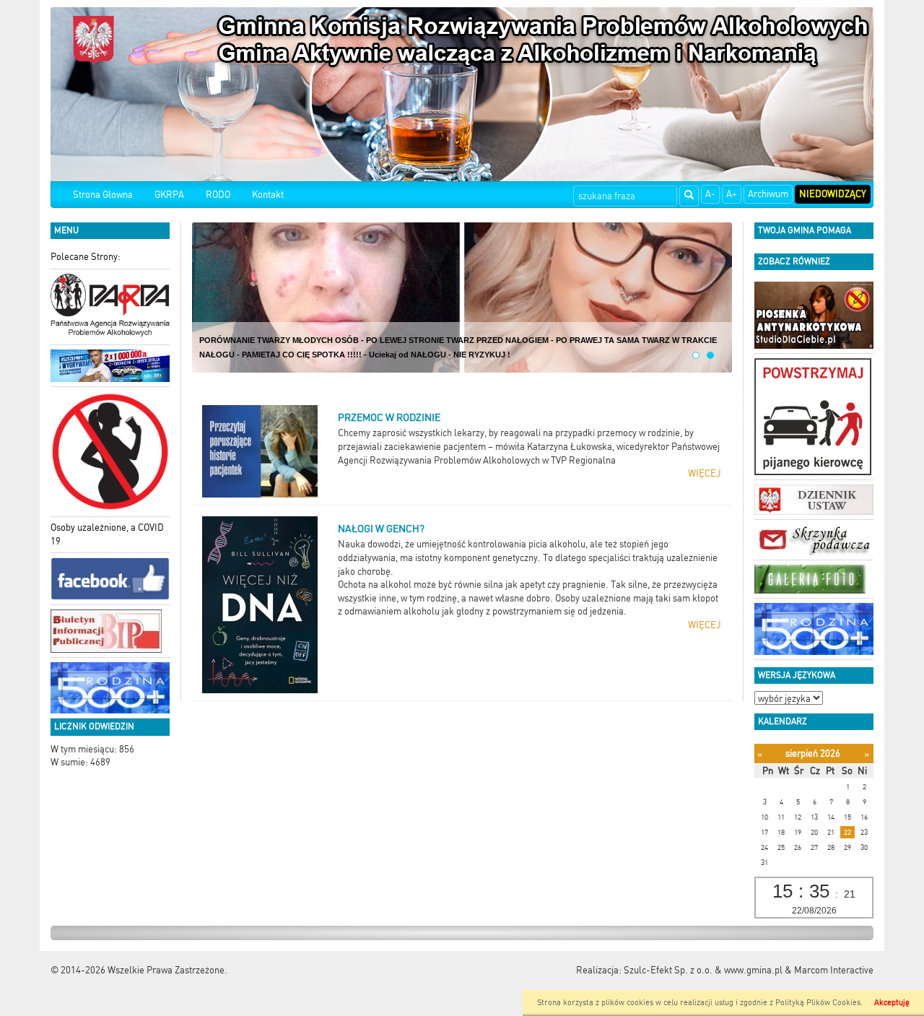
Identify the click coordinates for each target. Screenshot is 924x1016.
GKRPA (169, 194)
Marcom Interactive (833, 970)
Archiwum (768, 193)
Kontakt (268, 194)
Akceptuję (892, 1002)
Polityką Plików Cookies (817, 1002)
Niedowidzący (832, 193)
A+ (731, 193)
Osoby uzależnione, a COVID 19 (107, 534)
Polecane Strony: (86, 256)
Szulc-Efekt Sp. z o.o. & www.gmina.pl (703, 970)
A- (710, 193)
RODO (218, 194)
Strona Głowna (103, 194)
